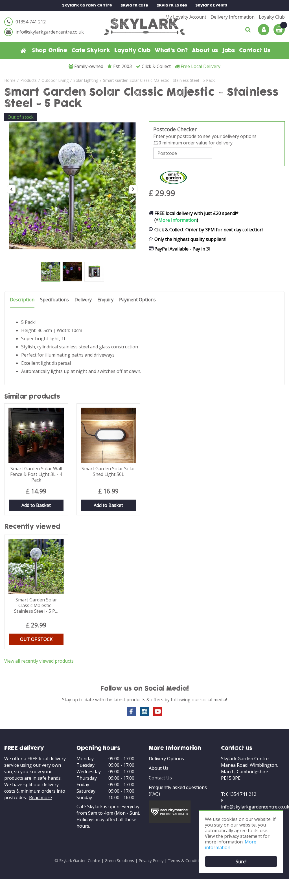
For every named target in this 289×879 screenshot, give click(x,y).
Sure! (241, 861)
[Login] (263, 29)
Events (211, 5)
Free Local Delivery (200, 66)
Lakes (172, 5)
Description (22, 300)
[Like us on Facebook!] (131, 711)
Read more (40, 797)
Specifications (54, 300)
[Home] (23, 50)
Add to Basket (36, 505)
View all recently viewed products (39, 661)
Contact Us (160, 778)
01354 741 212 (31, 22)
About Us (158, 768)
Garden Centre (87, 5)
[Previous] (11, 189)
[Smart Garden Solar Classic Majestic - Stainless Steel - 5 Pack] (72, 189)
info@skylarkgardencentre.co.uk (50, 32)
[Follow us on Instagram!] (144, 711)
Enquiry (105, 300)
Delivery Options (166, 758)
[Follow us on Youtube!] (157, 711)
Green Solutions (119, 860)
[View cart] (279, 29)
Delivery (83, 300)
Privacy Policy (151, 860)
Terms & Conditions (186, 860)
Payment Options (137, 300)
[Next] (133, 189)
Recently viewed (32, 527)
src (248, 29)
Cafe (134, 5)
